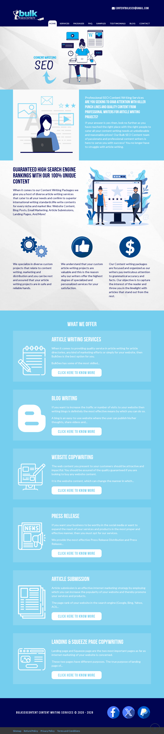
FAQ (90, 23)
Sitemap (17, 731)
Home (52, 23)
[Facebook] (113, 712)
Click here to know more (76, 372)
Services (64, 23)
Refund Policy (31, 731)
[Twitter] (128, 712)
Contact (144, 23)
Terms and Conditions (68, 731)
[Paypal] (144, 712)
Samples (101, 23)
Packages (78, 23)
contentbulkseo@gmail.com (132, 8)
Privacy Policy (48, 731)
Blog (132, 23)
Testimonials (118, 23)
